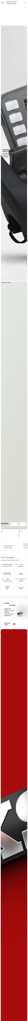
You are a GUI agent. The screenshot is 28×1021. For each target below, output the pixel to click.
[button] (1, 527)
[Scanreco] (22, 524)
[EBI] (14, 524)
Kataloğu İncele (7, 624)
